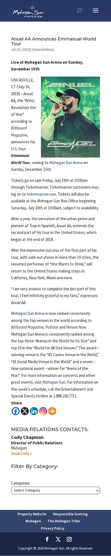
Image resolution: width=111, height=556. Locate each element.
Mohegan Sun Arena (66, 162)
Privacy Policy (52, 528)
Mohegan (33, 521)
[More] (52, 411)
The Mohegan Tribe (64, 521)
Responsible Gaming (70, 513)
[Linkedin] (34, 411)
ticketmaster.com (41, 194)
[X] (25, 411)
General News (43, 49)
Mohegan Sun (54, 382)
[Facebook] (16, 411)
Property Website (32, 513)
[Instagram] (43, 411)
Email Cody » (21, 453)
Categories (20, 483)
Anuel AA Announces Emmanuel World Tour (53, 41)
